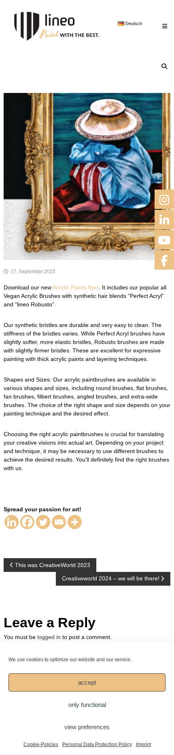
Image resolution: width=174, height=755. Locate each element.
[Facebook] (27, 522)
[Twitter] (43, 522)
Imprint (143, 744)
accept (87, 682)
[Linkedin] (11, 522)
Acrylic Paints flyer (76, 287)
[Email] (59, 522)
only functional (87, 704)
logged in (49, 637)
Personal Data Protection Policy (97, 744)
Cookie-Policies (40, 744)
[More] (75, 522)
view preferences (87, 726)
